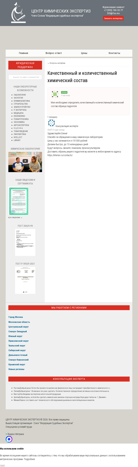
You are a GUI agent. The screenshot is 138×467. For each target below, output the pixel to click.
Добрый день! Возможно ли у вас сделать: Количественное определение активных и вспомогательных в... (64, 391)
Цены (84, 53)
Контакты (114, 53)
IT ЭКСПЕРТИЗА (20, 110)
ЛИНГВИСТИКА (20, 134)
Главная (23, 53)
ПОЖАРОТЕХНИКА (21, 119)
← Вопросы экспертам (56, 63)
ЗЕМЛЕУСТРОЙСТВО (22, 107)
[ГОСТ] (25, 255)
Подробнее (29, 459)
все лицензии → (15, 217)
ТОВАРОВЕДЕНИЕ (21, 131)
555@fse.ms (113, 13)
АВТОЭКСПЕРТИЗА (21, 125)
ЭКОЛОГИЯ (18, 98)
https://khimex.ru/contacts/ (60, 155)
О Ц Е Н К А (18, 128)
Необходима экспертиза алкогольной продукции (40, 394)
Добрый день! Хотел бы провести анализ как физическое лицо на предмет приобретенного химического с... (65, 388)
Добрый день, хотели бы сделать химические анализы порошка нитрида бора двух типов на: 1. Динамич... (63, 397)
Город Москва (15, 317)
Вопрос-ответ (54, 53)
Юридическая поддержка (25, 65)
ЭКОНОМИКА (19, 122)
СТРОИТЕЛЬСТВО (21, 104)
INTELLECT (18, 137)
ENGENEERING (19, 116)
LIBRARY (17, 140)
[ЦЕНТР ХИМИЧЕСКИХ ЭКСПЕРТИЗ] (16, 22)
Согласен (2, 465)
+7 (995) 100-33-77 (113, 10)
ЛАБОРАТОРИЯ (20, 95)
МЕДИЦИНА (18, 113)
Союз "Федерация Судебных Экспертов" (53, 423)
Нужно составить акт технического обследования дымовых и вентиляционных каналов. (57, 400)
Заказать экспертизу (113, 18)
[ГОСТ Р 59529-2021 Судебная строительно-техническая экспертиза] (25, 293)
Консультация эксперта (69, 378)
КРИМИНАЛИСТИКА (22, 101)
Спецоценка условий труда (19, 426)
